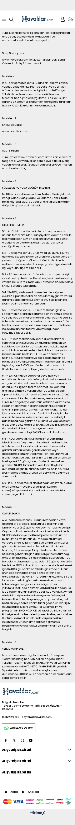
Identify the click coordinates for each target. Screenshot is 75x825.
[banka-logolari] (37, 801)
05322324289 (10, 717)
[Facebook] (5, 740)
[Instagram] (22, 740)
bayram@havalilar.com (37, 717)
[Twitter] (14, 740)
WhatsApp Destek (21, 727)
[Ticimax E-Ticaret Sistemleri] (37, 813)
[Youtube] (30, 740)
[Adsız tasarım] (21, 691)
